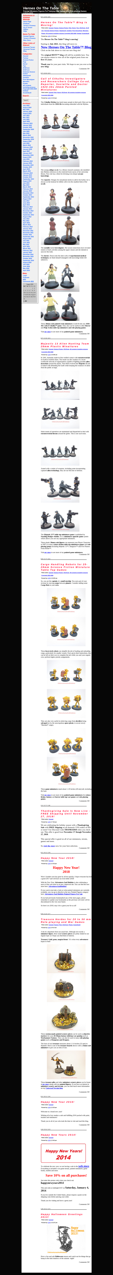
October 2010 (27, 258)
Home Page (27, 21)
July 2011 (26, 240)
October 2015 (27, 167)
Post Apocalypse (28, 79)
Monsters (26, 81)
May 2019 (26, 133)
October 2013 (27, 195)
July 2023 (26, 115)
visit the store (49, 846)
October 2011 (27, 235)
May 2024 (26, 109)
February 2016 (28, 161)
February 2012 (28, 227)
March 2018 (27, 145)
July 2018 (26, 143)
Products (26, 23)
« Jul (25, 301)
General (25, 56)
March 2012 (27, 225)
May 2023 (26, 117)
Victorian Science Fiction (51, 30)
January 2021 (27, 125)
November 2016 (28, 155)
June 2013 (26, 203)
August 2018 (27, 141)
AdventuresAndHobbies (57, 886)
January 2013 (27, 209)
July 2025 (26, 105)
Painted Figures (28, 36)
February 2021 (28, 123)
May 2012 (26, 221)
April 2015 (26, 169)
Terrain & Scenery (29, 25)
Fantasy (25, 58)
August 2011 (27, 238)
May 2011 (26, 244)
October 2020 (27, 127)
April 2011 (26, 246)
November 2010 (28, 256)
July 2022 (26, 119)
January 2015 (27, 175)
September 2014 (28, 179)
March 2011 (27, 248)
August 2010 (27, 262)
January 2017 (27, 153)
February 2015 (28, 173)
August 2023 (27, 113)
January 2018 (27, 149)
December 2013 (28, 193)
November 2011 (28, 233)
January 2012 (27, 229)
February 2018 (28, 147)
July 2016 (26, 159)
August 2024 (27, 107)
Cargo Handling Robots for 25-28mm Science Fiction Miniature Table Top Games (65, 567)
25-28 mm (26, 68)
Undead (25, 91)
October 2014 (27, 177)
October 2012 (27, 213)
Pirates (25, 83)
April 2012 (26, 223)
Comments (28, 281)
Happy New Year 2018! (58, 858)
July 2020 (26, 131)
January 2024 (27, 111)
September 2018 (28, 139)
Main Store (27, 40)
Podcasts (26, 277)
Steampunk (27, 75)
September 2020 (28, 129)
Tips (24, 66)
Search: (26, 96)
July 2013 (26, 201)
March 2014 (27, 187)
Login (25, 275)
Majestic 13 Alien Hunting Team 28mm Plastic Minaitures (65, 345)
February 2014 (28, 189)
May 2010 (26, 268)
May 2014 (26, 185)
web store (83, 1166)
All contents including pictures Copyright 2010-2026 (30, 87)
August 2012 (27, 217)
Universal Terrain (29, 47)
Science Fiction (28, 60)
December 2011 (28, 231)
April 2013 (26, 205)
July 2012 (26, 219)
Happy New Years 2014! (58, 1135)
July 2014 (26, 183)
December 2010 (28, 254)
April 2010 (26, 270)
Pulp (24, 62)
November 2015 (28, 165)
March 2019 (27, 135)
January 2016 (27, 163)
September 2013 (28, 197)
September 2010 (28, 260)
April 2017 (26, 151)
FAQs (25, 31)
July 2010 (26, 264)
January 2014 (27, 191)
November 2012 (28, 211)
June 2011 (26, 242)
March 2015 (27, 171)
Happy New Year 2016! (58, 1102)
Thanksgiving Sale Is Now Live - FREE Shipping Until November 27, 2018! (65, 814)
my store (47, 552)
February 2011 (27, 250)
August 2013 (27, 199)
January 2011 (27, 252)
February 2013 (28, 207)
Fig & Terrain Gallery (27, 28)
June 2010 (26, 266)
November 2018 (28, 137)
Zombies (26, 77)
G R (49, 36)
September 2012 (28, 215)
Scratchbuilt (27, 93)
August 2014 (27, 181)
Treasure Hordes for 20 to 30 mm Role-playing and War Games (66, 920)
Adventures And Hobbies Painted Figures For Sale (64, 894)
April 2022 (26, 121)
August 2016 (27, 157)
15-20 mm (26, 70)
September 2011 (28, 236)
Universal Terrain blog (54, 1088)
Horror (25, 64)
